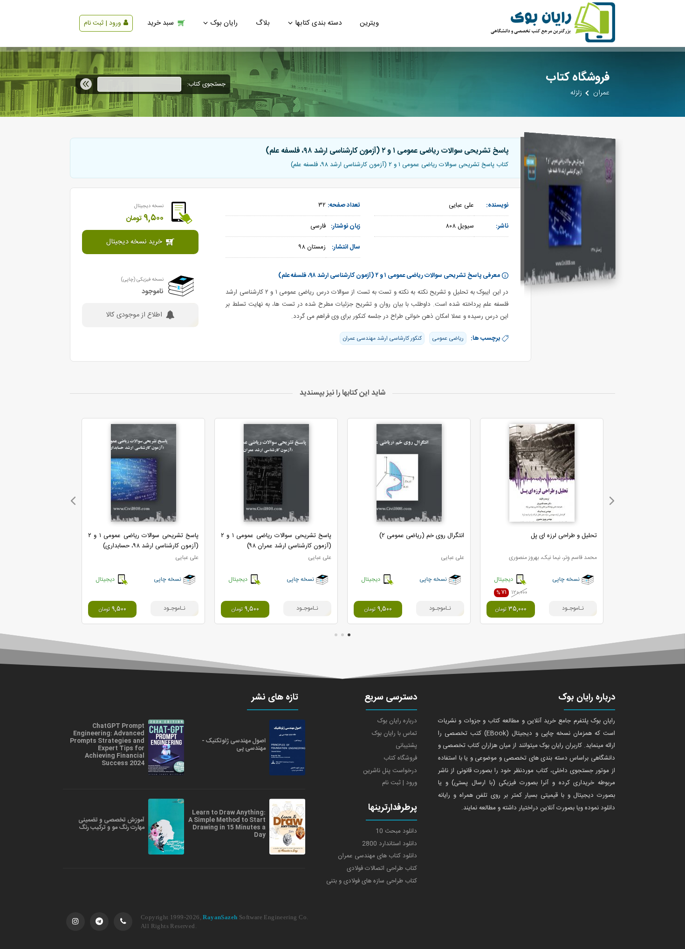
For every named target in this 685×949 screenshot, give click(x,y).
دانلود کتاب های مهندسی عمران (377, 856)
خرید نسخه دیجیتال (134, 242)
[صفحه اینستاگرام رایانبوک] (75, 921)
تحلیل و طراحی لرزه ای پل (564, 536)
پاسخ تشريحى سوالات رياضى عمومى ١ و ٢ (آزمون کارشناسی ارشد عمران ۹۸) (276, 541)
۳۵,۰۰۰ (511, 609)
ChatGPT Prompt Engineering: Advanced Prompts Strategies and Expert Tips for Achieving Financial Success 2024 (107, 744)
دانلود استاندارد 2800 (389, 844)
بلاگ (263, 23)
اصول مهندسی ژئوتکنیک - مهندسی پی (234, 745)
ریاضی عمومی (448, 338)
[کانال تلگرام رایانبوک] (99, 921)
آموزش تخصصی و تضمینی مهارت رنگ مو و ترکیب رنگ (111, 824)
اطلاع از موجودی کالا (134, 315)
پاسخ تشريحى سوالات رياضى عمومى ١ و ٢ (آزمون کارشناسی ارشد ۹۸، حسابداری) (143, 541)
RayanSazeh (220, 917)
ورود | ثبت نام (102, 23)
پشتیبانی (406, 745)
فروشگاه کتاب (400, 758)
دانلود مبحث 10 (396, 831)
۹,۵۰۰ (378, 609)
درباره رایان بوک (397, 721)
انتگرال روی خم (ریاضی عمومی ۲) (421, 536)
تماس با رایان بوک (394, 733)
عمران (601, 93)
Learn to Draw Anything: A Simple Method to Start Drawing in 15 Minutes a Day (227, 824)
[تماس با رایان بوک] (123, 921)
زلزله (576, 93)
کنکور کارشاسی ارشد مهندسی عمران (382, 338)
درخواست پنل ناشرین (390, 771)
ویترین (369, 23)
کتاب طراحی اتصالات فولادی (382, 868)
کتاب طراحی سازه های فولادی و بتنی (371, 881)
